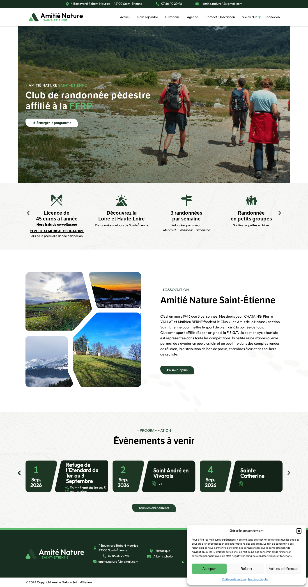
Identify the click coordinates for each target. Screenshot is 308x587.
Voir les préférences (283, 569)
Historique (172, 17)
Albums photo (163, 556)
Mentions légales (258, 579)
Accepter (209, 569)
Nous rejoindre (147, 17)
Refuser (246, 569)
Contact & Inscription (220, 17)
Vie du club (249, 17)
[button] (299, 530)
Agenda (192, 17)
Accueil (125, 17)
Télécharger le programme (51, 123)
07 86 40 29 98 (171, 4)
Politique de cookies (234, 579)
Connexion (272, 17)
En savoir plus (177, 370)
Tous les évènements (154, 508)
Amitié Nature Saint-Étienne (72, 582)
